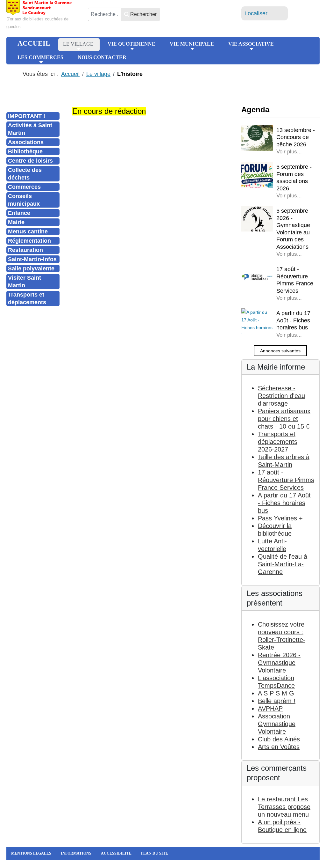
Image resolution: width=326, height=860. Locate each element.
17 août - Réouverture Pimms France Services (294, 280)
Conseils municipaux (24, 200)
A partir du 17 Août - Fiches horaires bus (293, 320)
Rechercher (143, 14)
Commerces (24, 187)
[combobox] (104, 14)
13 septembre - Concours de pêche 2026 (295, 137)
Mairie (16, 222)
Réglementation (29, 241)
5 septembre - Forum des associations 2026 (294, 178)
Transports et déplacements (27, 298)
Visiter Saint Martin (24, 282)
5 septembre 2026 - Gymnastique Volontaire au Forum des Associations (293, 229)
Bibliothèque (25, 151)
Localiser (255, 13)
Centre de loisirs (30, 161)
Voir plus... (289, 152)
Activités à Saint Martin (30, 129)
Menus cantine (28, 231)
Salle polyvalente (31, 268)
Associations (26, 142)
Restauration (25, 250)
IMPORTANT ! (26, 116)
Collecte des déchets (25, 174)
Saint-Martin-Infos (32, 259)
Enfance (19, 213)
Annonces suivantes (280, 350)
